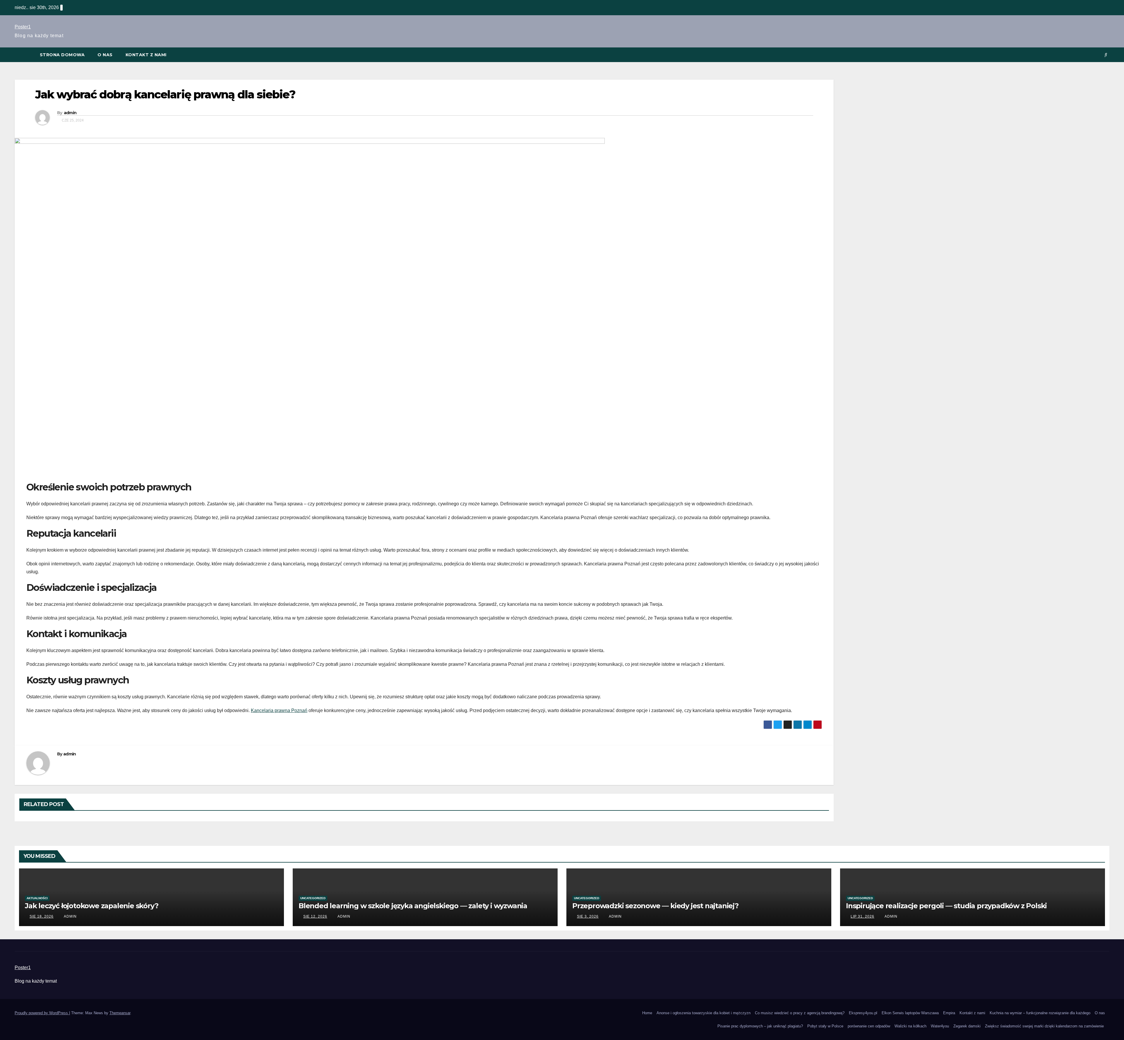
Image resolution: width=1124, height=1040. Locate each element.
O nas (105, 54)
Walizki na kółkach (910, 1026)
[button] (1106, 54)
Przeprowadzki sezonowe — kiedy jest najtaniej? (655, 906)
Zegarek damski (967, 1026)
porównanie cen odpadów (869, 1026)
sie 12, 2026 (315, 916)
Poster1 (23, 26)
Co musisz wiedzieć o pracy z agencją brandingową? (799, 1013)
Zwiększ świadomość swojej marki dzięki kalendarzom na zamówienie (1045, 1026)
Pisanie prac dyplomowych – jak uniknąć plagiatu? (760, 1026)
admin (70, 112)
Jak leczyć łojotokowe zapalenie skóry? (91, 906)
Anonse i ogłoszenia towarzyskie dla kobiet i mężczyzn (704, 1013)
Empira (949, 1013)
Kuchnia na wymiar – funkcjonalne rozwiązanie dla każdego (1040, 1013)
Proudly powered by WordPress (42, 1013)
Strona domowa (62, 54)
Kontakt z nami (146, 54)
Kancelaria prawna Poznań (279, 710)
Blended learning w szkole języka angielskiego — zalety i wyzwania (413, 906)
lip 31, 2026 (862, 916)
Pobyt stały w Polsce (825, 1026)
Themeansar (119, 1013)
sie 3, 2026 (588, 916)
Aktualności (37, 898)
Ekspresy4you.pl (863, 1013)
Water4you (940, 1026)
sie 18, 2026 (42, 916)
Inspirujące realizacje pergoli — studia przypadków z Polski (946, 906)
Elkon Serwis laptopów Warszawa (910, 1013)
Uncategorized (312, 898)
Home (647, 1013)
